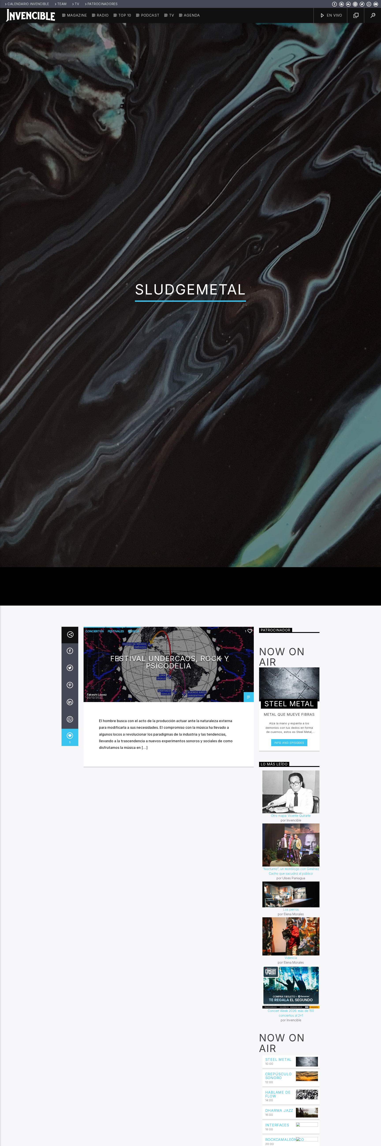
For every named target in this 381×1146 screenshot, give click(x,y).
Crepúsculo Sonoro (278, 1121)
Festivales (116, 676)
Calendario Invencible (28, 4)
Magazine (77, 15)
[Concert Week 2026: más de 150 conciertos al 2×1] (291, 1032)
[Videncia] (291, 982)
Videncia (291, 1003)
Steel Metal (278, 1105)
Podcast (150, 15)
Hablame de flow (278, 1139)
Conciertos (94, 676)
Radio (102, 15)
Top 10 (124, 15)
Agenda (192, 15)
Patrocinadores (103, 4)
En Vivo (334, 15)
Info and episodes (289, 788)
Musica (133, 676)
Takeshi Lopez (97, 739)
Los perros (291, 954)
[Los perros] (291, 939)
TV (77, 4)
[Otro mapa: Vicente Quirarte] (291, 837)
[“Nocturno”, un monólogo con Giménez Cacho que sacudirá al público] (291, 890)
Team (62, 4)
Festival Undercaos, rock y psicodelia (169, 707)
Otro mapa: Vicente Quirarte (291, 861)
